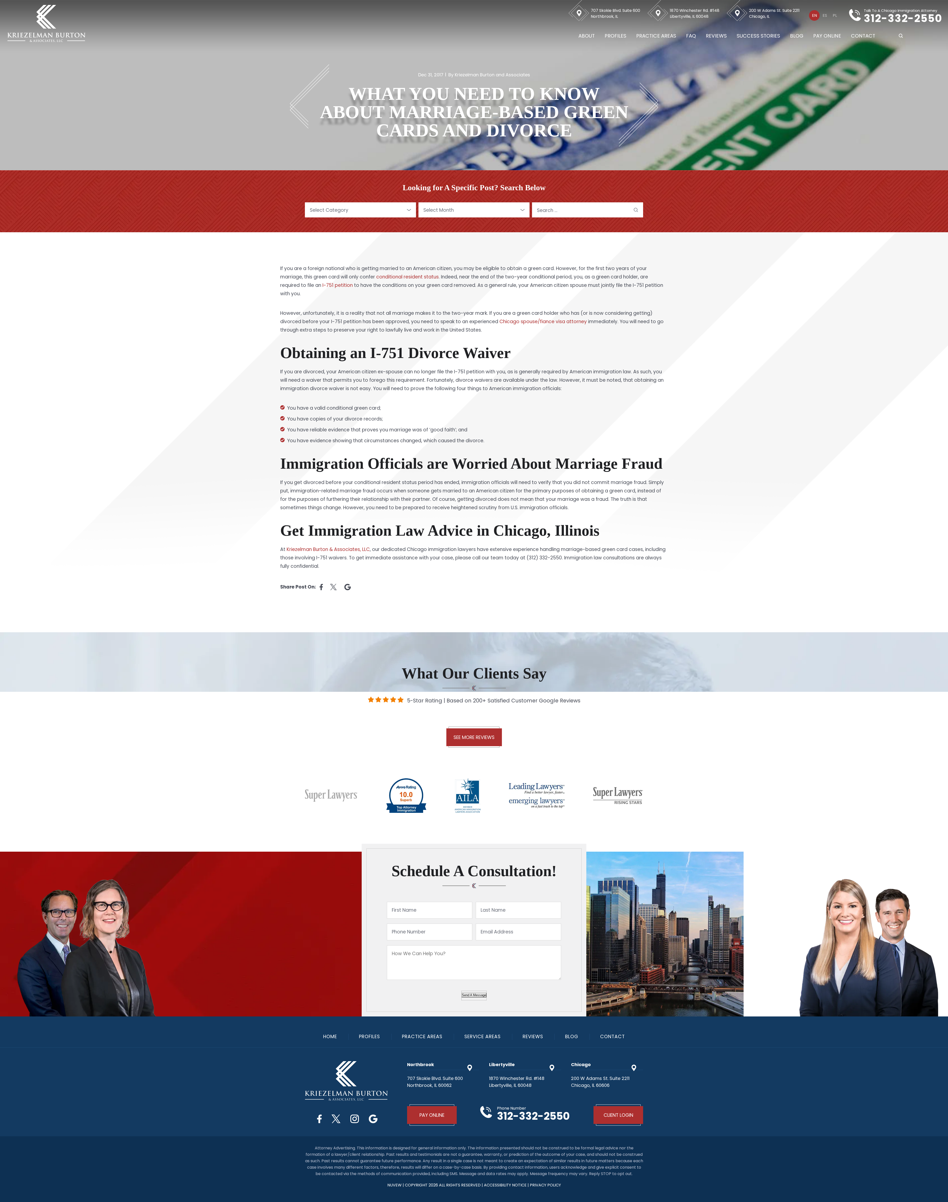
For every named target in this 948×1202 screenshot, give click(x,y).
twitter (333, 587)
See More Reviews (474, 737)
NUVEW (394, 1185)
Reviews (716, 35)
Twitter (336, 1119)
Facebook (319, 1119)
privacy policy (545, 1185)
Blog (796, 35)
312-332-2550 (903, 18)
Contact (863, 35)
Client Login (618, 1115)
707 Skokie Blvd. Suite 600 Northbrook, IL (615, 13)
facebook (321, 587)
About (586, 35)
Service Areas (482, 1036)
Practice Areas (656, 35)
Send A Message (474, 995)
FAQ (691, 35)
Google (373, 1119)
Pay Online (827, 35)
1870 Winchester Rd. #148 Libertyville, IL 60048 (694, 13)
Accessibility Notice (506, 1185)
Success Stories (758, 35)
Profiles (615, 35)
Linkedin (347, 587)
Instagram (354, 1119)
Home (330, 1036)
